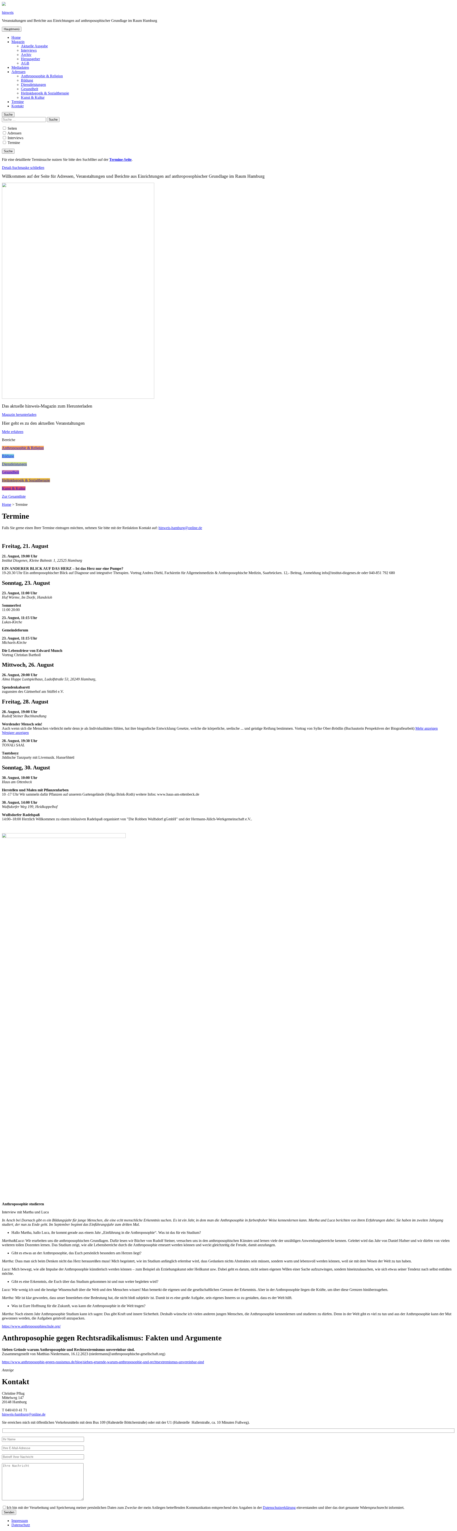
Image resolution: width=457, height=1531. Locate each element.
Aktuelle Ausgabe (34, 46)
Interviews (29, 50)
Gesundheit (29, 89)
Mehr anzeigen (426, 728)
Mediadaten (20, 67)
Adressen (18, 72)
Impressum (19, 1521)
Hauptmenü (12, 29)
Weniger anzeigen (15, 733)
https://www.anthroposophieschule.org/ (31, 1326)
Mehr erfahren (12, 432)
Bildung (27, 80)
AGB (25, 63)
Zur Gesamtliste (14, 496)
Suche (8, 114)
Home (16, 37)
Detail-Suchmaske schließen (23, 168)
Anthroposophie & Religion (42, 76)
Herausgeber (30, 59)
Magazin (18, 42)
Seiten (12, 128)
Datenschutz (20, 1525)
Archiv (26, 55)
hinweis (8, 12)
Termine (17, 102)
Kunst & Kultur (33, 97)
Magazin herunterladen (19, 415)
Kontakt (17, 106)
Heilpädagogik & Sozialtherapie (45, 93)
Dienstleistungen (33, 85)
